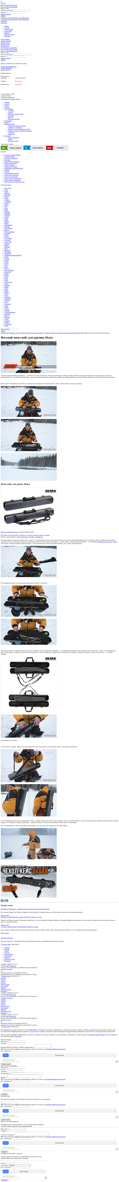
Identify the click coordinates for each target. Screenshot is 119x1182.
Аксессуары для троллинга (13, 178)
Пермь (10, 139)
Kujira (6, 235)
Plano (6, 267)
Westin (6, 307)
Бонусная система (14, 119)
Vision (6, 306)
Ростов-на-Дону (13, 141)
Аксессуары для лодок (11, 175)
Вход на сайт (5, 5)
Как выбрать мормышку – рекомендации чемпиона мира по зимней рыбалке (25, 909)
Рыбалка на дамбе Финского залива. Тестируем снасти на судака (21, 917)
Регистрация (13, 5)
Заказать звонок (6, 41)
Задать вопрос (5, 39)
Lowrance (7, 240)
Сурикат (7, 321)
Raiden (6, 274)
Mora (6, 248)
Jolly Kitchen (8, 228)
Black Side (7, 195)
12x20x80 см (39, 537)
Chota (6, 198)
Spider (6, 290)
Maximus (7, 247)
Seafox (6, 284)
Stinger (6, 292)
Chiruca (6, 196)
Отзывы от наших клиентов (17, 126)
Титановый (8, 324)
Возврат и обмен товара (15, 114)
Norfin (6, 257)
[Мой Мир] (7, 900)
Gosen (6, 218)
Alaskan (6, 193)
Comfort (6, 200)
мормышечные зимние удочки (107, 542)
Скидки (6, 28)
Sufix (6, 295)
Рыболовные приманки (11, 161)
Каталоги (11, 116)
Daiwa (6, 205)
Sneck (6, 289)
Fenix (6, 208)
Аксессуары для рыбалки (12, 180)
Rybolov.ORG (5, 333)
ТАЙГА (6, 322)
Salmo (6, 280)
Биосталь (7, 314)
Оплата (10, 112)
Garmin (6, 216)
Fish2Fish (7, 213)
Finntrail (6, 211)
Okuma (6, 260)
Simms (6, 287)
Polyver (6, 269)
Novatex (6, 258)
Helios (6, 223)
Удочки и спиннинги (11, 158)
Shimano (7, 285)
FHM (6, 210)
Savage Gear (8, 282)
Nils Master (7, 252)
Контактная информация (8, 66)
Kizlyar (6, 230)
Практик (7, 317)
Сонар (6, 319)
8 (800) (6, 68)
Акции (6, 26)
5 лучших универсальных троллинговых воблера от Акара (19, 927)
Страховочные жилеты (11, 173)
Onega (6, 262)
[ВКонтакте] (2, 900)
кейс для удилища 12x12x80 (25, 537)
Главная (6, 102)
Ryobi (6, 279)
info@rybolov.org (10, 966)
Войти (3, 16)
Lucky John (7, 242)
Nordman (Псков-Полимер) (12, 255)
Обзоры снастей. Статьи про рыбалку (20, 131)
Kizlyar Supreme (9, 232)
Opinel (6, 264)
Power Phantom (9, 270)
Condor (6, 203)
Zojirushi (7, 311)
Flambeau (7, 215)
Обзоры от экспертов (15, 127)
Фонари (6, 170)
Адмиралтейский (9, 312)
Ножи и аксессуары (10, 163)
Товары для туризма (10, 166)
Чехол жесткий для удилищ (9, 532)
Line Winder (8, 238)
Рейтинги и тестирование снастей (19, 129)
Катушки (7, 160)
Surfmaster (7, 299)
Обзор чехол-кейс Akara (19, 865)
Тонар (6, 326)
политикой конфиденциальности (55, 1049)
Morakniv (7, 250)
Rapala (6, 275)
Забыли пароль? (6, 14)
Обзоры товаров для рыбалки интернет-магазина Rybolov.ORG (65, 333)
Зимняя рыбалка (9, 156)
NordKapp (7, 253)
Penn (5, 265)
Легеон (6, 316)
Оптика (6, 172)
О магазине (8, 31)
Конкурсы (11, 134)
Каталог (7, 104)
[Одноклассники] (4, 900)
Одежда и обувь (9, 165)
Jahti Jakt (7, 227)
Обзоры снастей (9, 34)
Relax (6, 277)
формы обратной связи (97, 1035)
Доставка (11, 111)
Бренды (10, 117)
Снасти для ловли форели (12, 155)
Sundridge (7, 297)
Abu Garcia (7, 188)
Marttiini (6, 243)
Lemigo (6, 237)
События (11, 132)
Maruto (6, 245)
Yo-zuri (6, 309)
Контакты (7, 36)
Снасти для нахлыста (11, 177)
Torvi (6, 302)
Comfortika (7, 201)
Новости (7, 33)
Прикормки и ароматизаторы (13, 168)
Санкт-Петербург (13, 137)
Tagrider (6, 300)
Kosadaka (7, 233)
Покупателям (8, 29)
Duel (5, 206)
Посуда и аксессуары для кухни (14, 182)
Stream (6, 294)
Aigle (6, 190)
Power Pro (7, 272)
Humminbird (8, 225)
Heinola (6, 222)
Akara (6, 191)
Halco (6, 220)
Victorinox (7, 304)
